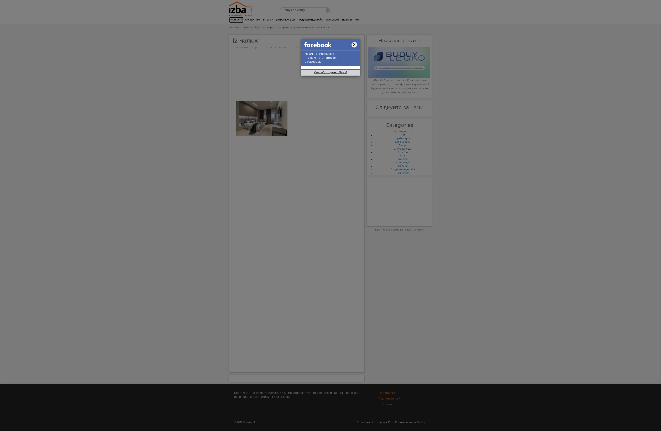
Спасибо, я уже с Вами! (330, 73)
